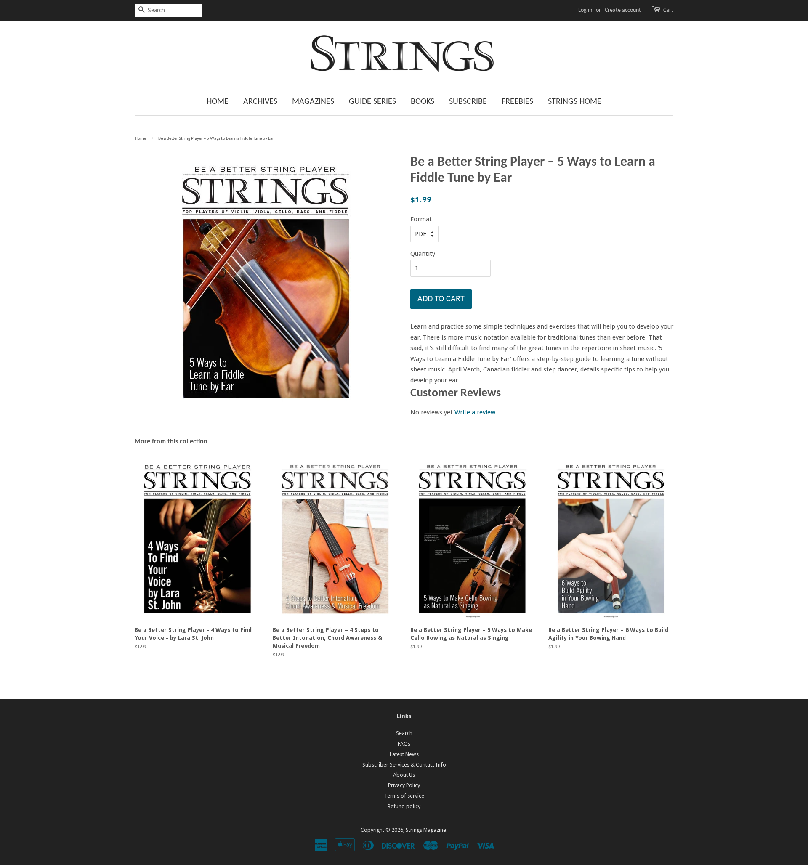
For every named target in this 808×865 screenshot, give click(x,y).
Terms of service (404, 796)
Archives (260, 102)
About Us (404, 775)
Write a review (474, 412)
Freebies (517, 102)
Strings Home (574, 102)
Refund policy (404, 806)
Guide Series (372, 102)
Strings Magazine (426, 830)
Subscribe (468, 102)
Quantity (422, 253)
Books (422, 102)
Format (421, 219)
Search (404, 733)
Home (218, 102)
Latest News (404, 754)
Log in (585, 10)
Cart (668, 10)
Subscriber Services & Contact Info (404, 765)
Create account (623, 10)
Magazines (313, 102)
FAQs (404, 743)
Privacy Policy (404, 785)
